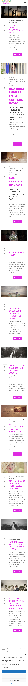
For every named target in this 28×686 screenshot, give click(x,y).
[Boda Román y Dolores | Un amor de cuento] (14, 352)
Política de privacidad (15, 683)
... (20, 651)
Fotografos (21, 79)
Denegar (14, 676)
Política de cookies (6, 683)
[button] (25, 654)
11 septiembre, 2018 (16, 595)
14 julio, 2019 (14, 174)
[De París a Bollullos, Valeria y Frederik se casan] (14, 291)
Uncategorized (18, 20)
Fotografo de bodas (14, 79)
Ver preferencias (14, 680)
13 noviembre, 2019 (13, 22)
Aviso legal (23, 683)
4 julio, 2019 (14, 250)
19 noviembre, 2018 (16, 306)
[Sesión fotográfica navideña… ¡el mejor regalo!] (14, 411)
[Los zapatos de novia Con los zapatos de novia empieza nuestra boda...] (14, 157)
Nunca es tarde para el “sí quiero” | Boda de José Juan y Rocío (16, 603)
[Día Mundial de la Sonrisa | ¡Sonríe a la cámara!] (14, 467)
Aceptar (14, 671)
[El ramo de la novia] (14, 235)
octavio (12, 20)
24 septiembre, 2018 (16, 539)
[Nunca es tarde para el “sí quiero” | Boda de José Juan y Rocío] (14, 585)
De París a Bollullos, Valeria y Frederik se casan (15, 313)
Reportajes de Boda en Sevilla (15, 81)
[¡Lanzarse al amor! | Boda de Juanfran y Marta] (14, 524)
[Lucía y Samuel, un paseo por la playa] (14, 12)
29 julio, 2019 (14, 85)
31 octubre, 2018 (15, 363)
